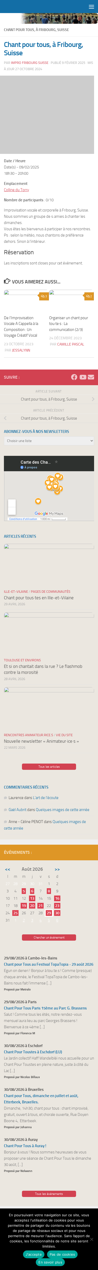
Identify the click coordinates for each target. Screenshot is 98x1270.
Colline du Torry (16, 190)
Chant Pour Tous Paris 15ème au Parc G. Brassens (45, 1008)
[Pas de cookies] (91, 1239)
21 (40, 905)
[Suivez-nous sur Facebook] (74, 377)
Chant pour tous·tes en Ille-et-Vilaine (39, 597)
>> (57, 869)
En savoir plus (50, 1262)
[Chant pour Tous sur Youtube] (82, 377)
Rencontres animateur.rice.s (28, 735)
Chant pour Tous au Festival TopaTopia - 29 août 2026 (48, 964)
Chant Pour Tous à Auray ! (25, 1146)
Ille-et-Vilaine (16, 592)
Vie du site (64, 735)
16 (57, 898)
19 (24, 905)
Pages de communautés (50, 592)
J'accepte (34, 1254)
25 (15, 913)
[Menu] (91, 6)
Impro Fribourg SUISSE (29, 63)
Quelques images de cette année (62, 809)
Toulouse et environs (22, 660)
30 (57, 913)
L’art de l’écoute (46, 797)
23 (57, 905)
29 (49, 913)
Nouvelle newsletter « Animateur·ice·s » (41, 741)
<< (7, 869)
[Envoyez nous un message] (91, 377)
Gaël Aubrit (17, 809)
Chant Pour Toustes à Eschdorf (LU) (33, 1052)
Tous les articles (49, 767)
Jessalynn (21, 350)
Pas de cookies (62, 1254)
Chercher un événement (49, 937)
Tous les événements (49, 1194)
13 (32, 898)
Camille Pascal (70, 344)
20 (32, 905)
